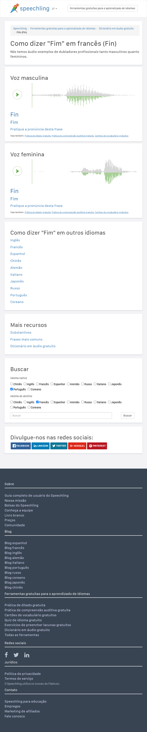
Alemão (16, 268)
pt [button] (53, 8)
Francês (16, 247)
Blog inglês (13, 553)
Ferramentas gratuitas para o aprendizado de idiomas (102, 8)
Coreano (17, 302)
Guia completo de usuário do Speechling (37, 495)
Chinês (15, 261)
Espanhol (17, 254)
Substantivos (20, 332)
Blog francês (14, 548)
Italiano (16, 274)
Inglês (15, 240)
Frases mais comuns (26, 339)
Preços (10, 520)
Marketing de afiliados (22, 711)
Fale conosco (15, 716)
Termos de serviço (19, 678)
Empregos (12, 706)
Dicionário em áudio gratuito (116, 28)
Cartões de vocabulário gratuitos (30, 615)
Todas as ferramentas (22, 635)
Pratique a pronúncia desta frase (36, 129)
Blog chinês (14, 587)
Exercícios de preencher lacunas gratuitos (38, 625)
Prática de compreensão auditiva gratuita (37, 610)
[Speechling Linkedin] (29, 656)
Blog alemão (14, 558)
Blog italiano (14, 562)
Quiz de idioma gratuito (23, 620)
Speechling (20, 28)
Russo (15, 288)
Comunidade (15, 525)
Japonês (17, 281)
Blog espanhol (16, 543)
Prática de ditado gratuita (25, 605)
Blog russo (13, 572)
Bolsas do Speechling (21, 505)
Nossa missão (15, 500)
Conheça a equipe (19, 510)
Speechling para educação (26, 701)
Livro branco (14, 515)
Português (18, 295)
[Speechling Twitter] (18, 656)
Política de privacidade (23, 674)
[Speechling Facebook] (9, 656)
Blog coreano (15, 577)
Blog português (17, 567)
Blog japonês (15, 582)
